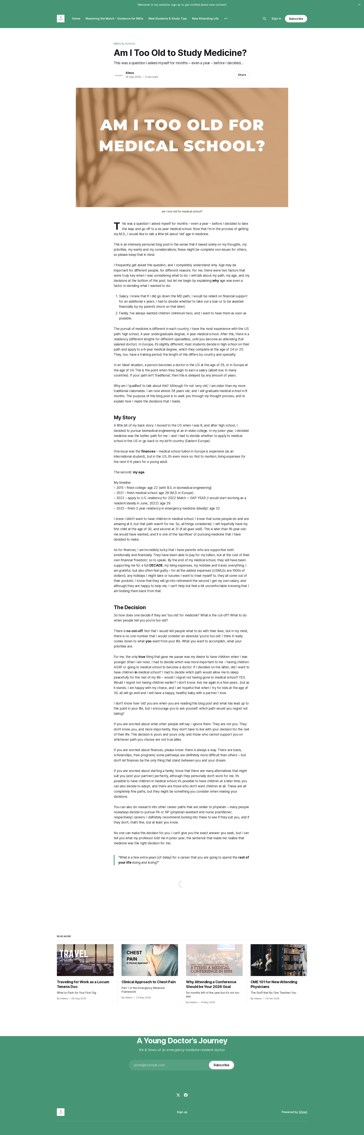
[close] (359, 5)
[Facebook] (186, 1095)
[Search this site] (264, 19)
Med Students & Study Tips (167, 18)
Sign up (182, 1112)
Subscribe (296, 18)
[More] (226, 19)
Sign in (276, 18)
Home (76, 18)
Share (242, 75)
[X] (178, 1095)
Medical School (125, 43)
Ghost (303, 1112)
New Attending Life (205, 18)
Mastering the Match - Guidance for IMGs (114, 18)
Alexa (130, 73)
